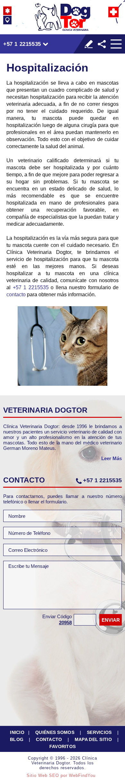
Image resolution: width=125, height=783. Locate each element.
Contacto (49, 739)
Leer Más (111, 458)
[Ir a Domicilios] (7, 20)
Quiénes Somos (54, 732)
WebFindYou (82, 775)
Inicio (17, 732)
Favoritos (62, 746)
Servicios (99, 732)
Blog (16, 739)
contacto (16, 294)
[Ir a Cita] (113, 12)
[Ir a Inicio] (62, 17)
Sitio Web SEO (43, 775)
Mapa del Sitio (93, 739)
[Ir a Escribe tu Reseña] (88, 44)
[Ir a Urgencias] (7, 10)
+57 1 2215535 (22, 44)
